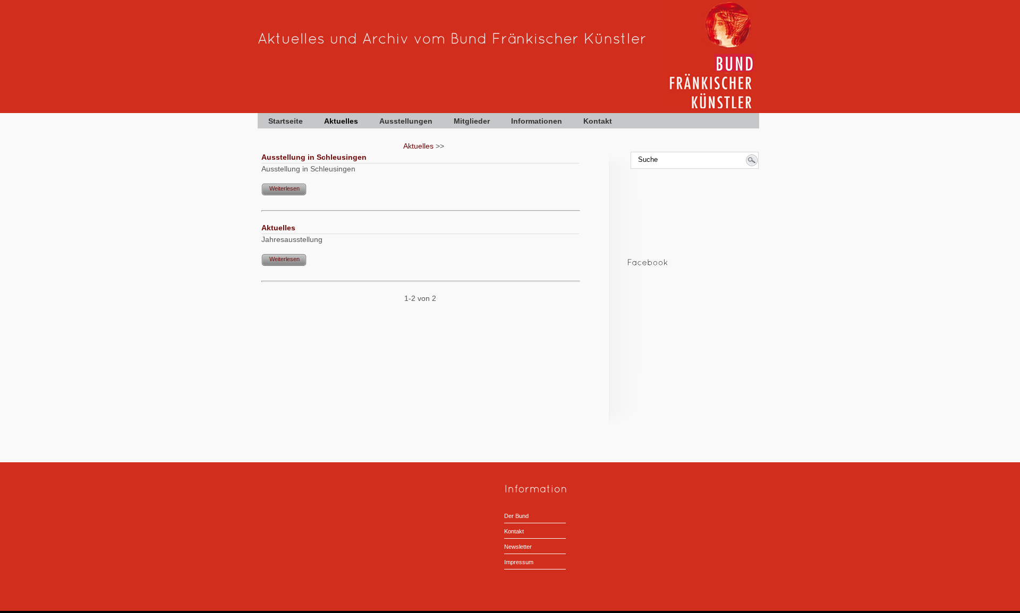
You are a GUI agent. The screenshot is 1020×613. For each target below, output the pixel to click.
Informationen (536, 121)
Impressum (518, 562)
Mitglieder (472, 121)
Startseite (285, 121)
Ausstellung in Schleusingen (314, 157)
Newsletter (518, 546)
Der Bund (516, 516)
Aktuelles (341, 121)
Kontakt (597, 121)
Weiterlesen (284, 188)
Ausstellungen (405, 121)
